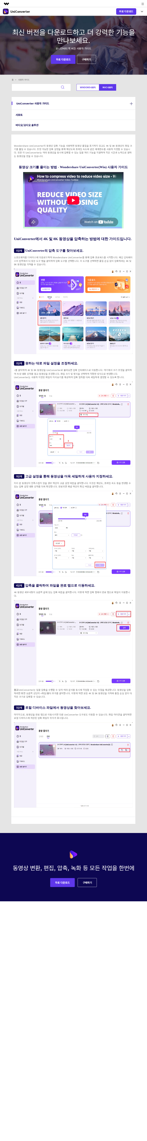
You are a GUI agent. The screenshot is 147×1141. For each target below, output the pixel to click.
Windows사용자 (88, 87)
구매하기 (86, 59)
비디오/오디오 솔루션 (27, 125)
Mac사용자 (108, 87)
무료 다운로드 (126, 11)
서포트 (19, 115)
